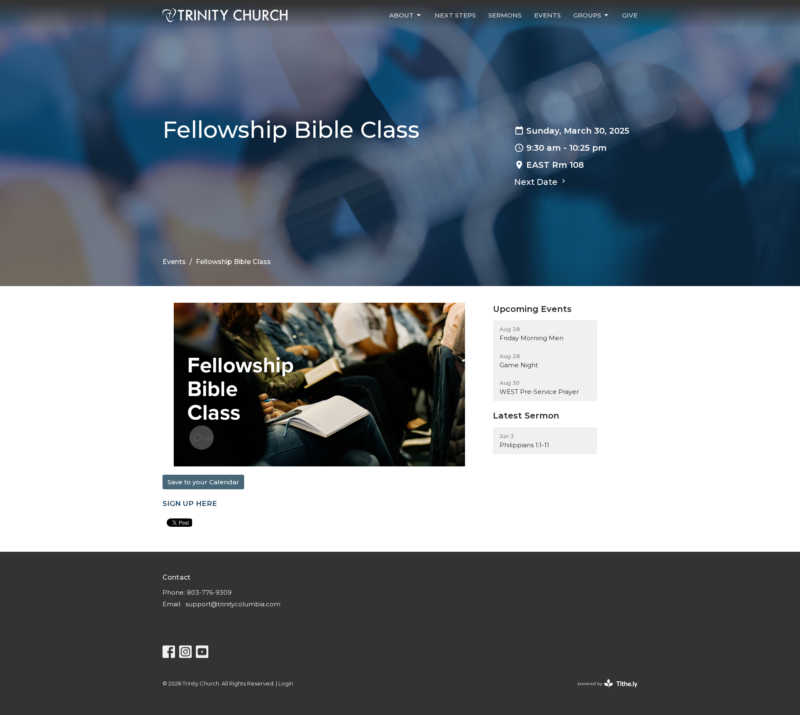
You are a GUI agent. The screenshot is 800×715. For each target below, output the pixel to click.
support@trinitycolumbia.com (232, 604)
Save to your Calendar (203, 482)
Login (285, 683)
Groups (587, 15)
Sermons (505, 15)
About (401, 15)
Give (630, 15)
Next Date (537, 182)
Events (547, 15)
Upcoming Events (532, 309)
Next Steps (455, 15)
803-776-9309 (209, 592)
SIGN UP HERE (189, 503)
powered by (604, 690)
